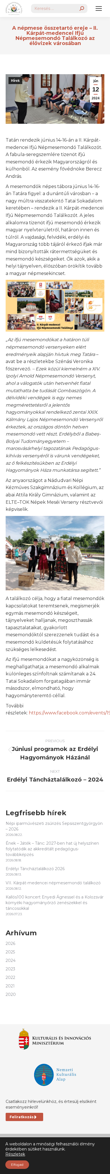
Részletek (15, 1154)
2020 (11, 994)
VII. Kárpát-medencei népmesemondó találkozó (53, 882)
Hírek (15, 81)
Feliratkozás (22, 1117)
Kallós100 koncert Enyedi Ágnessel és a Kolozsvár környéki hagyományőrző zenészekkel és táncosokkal (55, 903)
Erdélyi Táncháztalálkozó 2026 (35, 868)
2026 (10, 943)
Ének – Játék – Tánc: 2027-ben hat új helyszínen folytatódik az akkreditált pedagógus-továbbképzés (52, 849)
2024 (11, 960)
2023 (10, 969)
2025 (10, 952)
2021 (10, 986)
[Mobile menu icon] (98, 8)
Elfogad (17, 1164)
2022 (10, 977)
